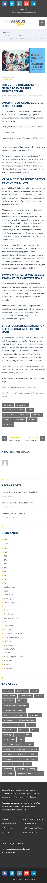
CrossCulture (32, 95)
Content (7, 606)
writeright (20, 768)
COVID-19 (21, 700)
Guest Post (8, 629)
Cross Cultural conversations (14, 715)
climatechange (25, 695)
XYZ (7, 543)
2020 (5, 560)
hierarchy (7, 734)
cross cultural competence (13, 710)
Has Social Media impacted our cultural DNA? (16, 439)
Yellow (39, 773)
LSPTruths (7, 641)
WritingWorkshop (24, 773)
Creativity (8, 610)
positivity (32, 754)
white (28, 763)
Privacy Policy (31, 832)
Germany (23, 729)
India (30, 409)
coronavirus (8, 700)
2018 (5, 552)
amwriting (8, 691)
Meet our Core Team (33, 828)
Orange (20, 754)
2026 (5, 583)
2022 (5, 567)
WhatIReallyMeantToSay (13, 656)
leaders (6, 419)
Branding (7, 598)
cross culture (21, 405)
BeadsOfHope (22, 691)
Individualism (9, 739)
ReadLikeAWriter (10, 648)
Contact (7, 832)
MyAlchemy (8, 645)
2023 (5, 571)
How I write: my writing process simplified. (19, 492)
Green (34, 729)
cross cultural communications (15, 705)
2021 (5, 563)
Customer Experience (12, 618)
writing (32, 768)
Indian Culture (9, 414)
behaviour (8, 405)
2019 (24, 95)
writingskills (8, 773)
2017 (5, 548)
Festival (31, 725)
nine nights (8, 754)
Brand (34, 691)
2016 (5, 539)
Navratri (34, 749)
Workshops (8, 660)
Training (40, 95)
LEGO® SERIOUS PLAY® (12, 744)
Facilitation (19, 725)
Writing (7, 664)
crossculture (8, 720)
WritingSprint (9, 668)
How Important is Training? (35, 439)
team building (31, 759)
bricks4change (9, 695)
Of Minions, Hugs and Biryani (14, 513)
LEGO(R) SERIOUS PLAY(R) (14, 633)
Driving (7, 621)
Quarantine (8, 759)
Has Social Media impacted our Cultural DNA (18, 387)
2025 (5, 579)
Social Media (19, 419)
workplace (8, 424)
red (19, 759)
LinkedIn (29, 744)
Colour (38, 695)
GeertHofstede (9, 729)
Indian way (24, 414)
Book (6, 590)
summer (32, 419)
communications (10, 602)
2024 (5, 575)
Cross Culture (31, 823)
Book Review (9, 594)
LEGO (21, 739)
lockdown (7, 749)
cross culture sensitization (13, 409)
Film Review (8, 625)
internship (36, 414)
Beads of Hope (9, 587)
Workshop (8, 768)
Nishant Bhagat (20, 451)
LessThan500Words (11, 637)
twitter (18, 763)
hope (18, 734)
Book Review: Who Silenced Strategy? (17, 502)
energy (6, 725)
